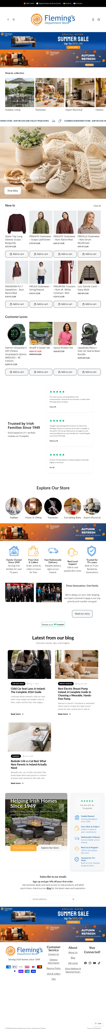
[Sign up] (73, 899)
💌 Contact (77, 3)
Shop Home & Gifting (17, 190)
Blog (73, 957)
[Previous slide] (4, 162)
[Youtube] (94, 963)
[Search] (14, 19)
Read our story (82, 613)
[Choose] (24, 229)
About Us (72, 952)
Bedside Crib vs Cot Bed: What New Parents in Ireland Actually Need (29, 764)
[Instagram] (90, 963)
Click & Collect (53, 973)
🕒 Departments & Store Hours (48, 3)
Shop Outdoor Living (23, 847)
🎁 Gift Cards (29, 3)
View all (97, 205)
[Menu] (8, 20)
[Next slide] (98, 95)
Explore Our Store (50, 847)
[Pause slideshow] (44, 196)
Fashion (14, 517)
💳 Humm (67, 3)
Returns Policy (54, 968)
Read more (16, 714)
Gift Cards (73, 963)
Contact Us (53, 954)
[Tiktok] (99, 963)
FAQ (54, 979)
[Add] (48, 341)
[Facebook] (85, 963)
